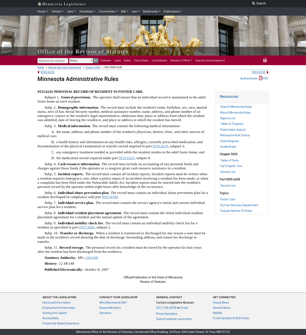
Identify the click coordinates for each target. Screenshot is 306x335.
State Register (229, 141)
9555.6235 (47, 72)
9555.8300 (110, 197)
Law (134, 11)
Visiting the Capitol (54, 313)
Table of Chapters (232, 123)
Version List (227, 172)
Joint (70, 11)
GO (96, 60)
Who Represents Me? (113, 302)
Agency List (227, 118)
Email (184, 307)
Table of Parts (229, 160)
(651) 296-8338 (166, 307)
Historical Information (56, 302)
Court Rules (141, 60)
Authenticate (248, 78)
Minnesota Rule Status (235, 135)
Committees (107, 11)
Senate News (221, 307)
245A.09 (92, 258)
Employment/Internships (58, 307)
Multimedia (150, 11)
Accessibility (50, 318)
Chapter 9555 (93, 67)
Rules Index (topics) (233, 129)
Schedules (86, 11)
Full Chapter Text (231, 166)
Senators (105, 313)
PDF (265, 78)
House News (221, 302)
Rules (127, 60)
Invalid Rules (228, 146)
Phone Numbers (166, 313)
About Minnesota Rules (235, 112)
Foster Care (227, 199)
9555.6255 (259, 72)
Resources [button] (229, 96)
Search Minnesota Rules (236, 106)
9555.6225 (160, 146)
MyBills (217, 313)
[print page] (265, 60)
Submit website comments (174, 319)
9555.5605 (87, 227)
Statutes (105, 60)
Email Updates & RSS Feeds (231, 318)
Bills (123, 11)
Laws (117, 60)
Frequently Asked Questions (60, 323)
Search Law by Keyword (210, 60)
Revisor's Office (180, 60)
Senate (56, 11)
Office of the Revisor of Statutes (83, 51)
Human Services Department (64, 67)
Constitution (159, 60)
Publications (172, 11)
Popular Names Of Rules (236, 210)
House (41, 11)
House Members (110, 307)
